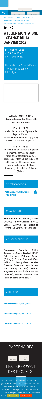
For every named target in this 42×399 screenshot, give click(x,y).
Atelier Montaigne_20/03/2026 (17, 313)
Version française (27, 17)
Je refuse (26, 395)
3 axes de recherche (18, 20)
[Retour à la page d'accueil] (21, 5)
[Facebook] (18, 13)
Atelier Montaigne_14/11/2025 (17, 323)
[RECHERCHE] (4, 12)
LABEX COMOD (15, 17)
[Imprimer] (6, 27)
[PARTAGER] (12, 27)
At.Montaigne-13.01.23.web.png (17, 192)
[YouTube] (25, 9)
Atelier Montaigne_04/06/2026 (17, 303)
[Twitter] (33, 13)
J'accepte (13, 395)
